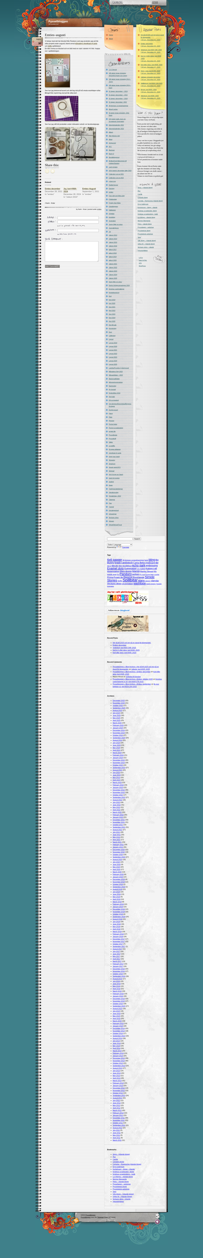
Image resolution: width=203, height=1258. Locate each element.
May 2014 (116, 1046)
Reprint (127, 577)
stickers (148, 581)
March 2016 (117, 991)
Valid (143, 260)
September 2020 (119, 857)
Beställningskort (114, 157)
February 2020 (118, 874)
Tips (110, 503)
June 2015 (117, 1014)
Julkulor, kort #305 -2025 (140, 669)
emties (99, 209)
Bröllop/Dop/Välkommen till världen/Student (117, 162)
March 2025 (117, 723)
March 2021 (117, 842)
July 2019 (116, 892)
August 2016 (117, 979)
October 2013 (118, 1063)
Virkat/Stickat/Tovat (115, 525)
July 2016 (116, 981)
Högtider (111, 213)
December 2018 (119, 909)
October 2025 (118, 705)
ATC (110, 146)
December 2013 (119, 1058)
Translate (125, 547)
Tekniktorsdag (113, 492)
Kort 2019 (112, 300)
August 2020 (117, 860)
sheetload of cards (115, 453)
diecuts (115, 565)
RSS (76, 1220)
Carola (140, 194)
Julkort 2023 (113, 271)
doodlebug (127, 566)
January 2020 (118, 877)
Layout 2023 (113, 357)
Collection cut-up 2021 (116, 174)
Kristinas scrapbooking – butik (148, 214)
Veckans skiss (114, 517)
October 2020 (118, 855)
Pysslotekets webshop (145, 234)
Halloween (112, 210)
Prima (110, 577)
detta (50, 46)
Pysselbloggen (58, 21)
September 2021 (119, 827)
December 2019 (119, 879)
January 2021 (118, 847)
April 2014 (116, 1048)
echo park (138, 565)
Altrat (110, 139)
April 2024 (116, 750)
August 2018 (117, 919)
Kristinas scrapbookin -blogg (147, 211)
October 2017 (118, 944)
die (156, 562)
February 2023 (118, 785)
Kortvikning (112, 328)
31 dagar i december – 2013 (118, 91)
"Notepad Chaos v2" (104, 1217)
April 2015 (116, 1019)
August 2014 (117, 1038)
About (111, 38)
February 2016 (118, 994)
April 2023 (116, 780)
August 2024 (117, 740)
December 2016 (119, 969)
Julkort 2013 (113, 235)
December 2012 (119, 1088)
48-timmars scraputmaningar (118, 106)
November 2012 (119, 1091)
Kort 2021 (112, 307)
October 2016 (118, 974)
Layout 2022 (113, 353)
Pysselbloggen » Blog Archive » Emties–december (132, 672)
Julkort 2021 (113, 264)
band (146, 560)
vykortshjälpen (127, 584)
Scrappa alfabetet (115, 449)
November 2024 (119, 733)
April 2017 (116, 959)
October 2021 (118, 825)
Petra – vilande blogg (145, 224)
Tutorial (111, 507)
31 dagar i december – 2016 (118, 98)
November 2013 (119, 1061)
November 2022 (119, 792)
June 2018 (117, 924)
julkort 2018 (113, 253)
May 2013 (116, 1076)
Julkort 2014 (113, 239)
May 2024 (116, 748)
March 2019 (117, 902)
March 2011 (117, 1140)
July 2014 (116, 1041)
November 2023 (119, 763)
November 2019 (119, 882)
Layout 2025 (113, 364)
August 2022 (117, 800)
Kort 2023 (112, 314)
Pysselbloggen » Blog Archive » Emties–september (132, 684)
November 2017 (119, 941)
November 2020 (119, 852)
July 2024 (116, 743)
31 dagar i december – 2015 (118, 95)
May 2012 (116, 1105)
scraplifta (112, 446)
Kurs (110, 332)
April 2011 (116, 1138)
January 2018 (118, 937)
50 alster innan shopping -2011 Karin (119, 114)
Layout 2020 (113, 346)
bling (152, 559)
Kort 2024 (112, 318)
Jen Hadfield (141, 569)
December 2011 (119, 1118)
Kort (110, 296)
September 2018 (119, 917)
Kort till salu (112, 325)
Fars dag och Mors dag (117, 196)
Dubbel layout (113, 185)
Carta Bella (139, 562)
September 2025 (119, 708)
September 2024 (119, 738)
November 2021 (119, 822)
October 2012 (118, 1093)
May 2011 (116, 1135)
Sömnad (111, 471)
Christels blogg (143, 197)
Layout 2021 (113, 350)
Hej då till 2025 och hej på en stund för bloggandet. (152, 37)
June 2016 (117, 984)
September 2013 (119, 1066)
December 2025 (119, 701)
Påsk (110, 417)
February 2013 (118, 1083)
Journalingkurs (114, 228)
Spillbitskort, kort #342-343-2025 (151, 85)
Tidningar (112, 499)
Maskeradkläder (114, 379)
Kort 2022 (112, 310)
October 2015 (118, 1004)
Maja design (126, 571)
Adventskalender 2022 (116, 128)
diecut (109, 566)
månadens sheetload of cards (86, 44)
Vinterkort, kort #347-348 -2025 (151, 51)
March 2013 (117, 1081)
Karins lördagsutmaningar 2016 (119, 285)
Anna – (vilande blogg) (145, 187)
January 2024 (118, 758)
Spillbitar (130, 580)
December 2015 (119, 999)
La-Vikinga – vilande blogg (146, 217)
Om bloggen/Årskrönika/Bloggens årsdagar (120, 405)
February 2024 (118, 755)
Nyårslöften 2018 (114, 393)
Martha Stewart (147, 571)
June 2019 (117, 894)
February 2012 (118, 1113)
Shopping (112, 460)
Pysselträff (112, 438)
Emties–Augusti (89, 189)
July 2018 (116, 922)
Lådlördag (112, 335)
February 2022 (118, 815)
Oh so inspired (114, 400)
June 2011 (117, 1133)
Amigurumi (112, 143)
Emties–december (150, 45)
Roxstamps (138, 577)
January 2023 (118, 787)
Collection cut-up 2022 (116, 178)
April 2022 (116, 810)
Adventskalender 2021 (116, 125)
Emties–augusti (55, 35)
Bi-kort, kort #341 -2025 (150, 91)
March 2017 (117, 961)
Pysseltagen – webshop (146, 227)
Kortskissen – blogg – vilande (147, 207)
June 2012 (117, 1103)
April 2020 (116, 869)
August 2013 (117, 1068)
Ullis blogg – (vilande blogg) (147, 240)
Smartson (112, 464)
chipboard (150, 563)
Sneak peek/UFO (115, 467)
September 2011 (119, 1125)
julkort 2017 (113, 249)
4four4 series (113, 109)
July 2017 (116, 951)
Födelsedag (113, 199)
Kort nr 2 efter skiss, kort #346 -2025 (151, 58)
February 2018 (118, 934)
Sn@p (120, 581)
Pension (111, 420)
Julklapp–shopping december (150, 78)
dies (120, 566)
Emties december (52, 189)
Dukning (111, 188)
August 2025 (117, 710)
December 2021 (119, 820)
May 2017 (116, 956)
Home (111, 35)
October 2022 (118, 795)
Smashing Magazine (157, 1216)
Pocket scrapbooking (116, 428)
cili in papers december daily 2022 (120, 170)
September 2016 (119, 976)
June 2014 (117, 1043)
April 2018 (116, 929)
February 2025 (118, 725)
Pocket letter (113, 424)
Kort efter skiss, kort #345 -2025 (151, 66)
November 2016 (119, 971)
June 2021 (117, 835)
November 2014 (119, 1031)
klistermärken (113, 571)
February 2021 (118, 845)
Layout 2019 (113, 343)
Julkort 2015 (113, 242)
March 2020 (117, 872)
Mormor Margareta (144, 221)
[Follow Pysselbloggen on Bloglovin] (119, 612)
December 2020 (119, 850)
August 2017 (117, 949)
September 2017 (119, 946)
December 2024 (119, 730)
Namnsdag (112, 386)
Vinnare (111, 521)
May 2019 (116, 897)
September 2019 (119, 887)
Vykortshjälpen (143, 250)
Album (111, 132)
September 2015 (119, 1006)
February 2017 (118, 964)
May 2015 (116, 1016)
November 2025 (119, 703)
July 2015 (116, 1011)
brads (118, 562)
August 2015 (117, 1009)
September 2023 (119, 768)
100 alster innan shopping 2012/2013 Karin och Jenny (118, 74)
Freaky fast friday (115, 203)
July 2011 (116, 1130)
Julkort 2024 (113, 274)
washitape (140, 583)
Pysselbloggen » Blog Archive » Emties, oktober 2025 (133, 679)
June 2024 (117, 745)
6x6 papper (114, 559)
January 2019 (118, 907)
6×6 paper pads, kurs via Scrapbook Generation (117, 120)
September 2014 (119, 1036)
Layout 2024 (113, 361)
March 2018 (117, 932)
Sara (139, 237)
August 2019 (117, 889)
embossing (152, 565)
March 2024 (117, 753)
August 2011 (117, 1128)
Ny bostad (112, 389)
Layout (111, 339)
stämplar (155, 581)
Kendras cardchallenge (116, 289)
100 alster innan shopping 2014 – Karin (120, 86)
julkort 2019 (113, 257)
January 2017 (118, 966)
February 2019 (118, 904)
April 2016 (116, 989)
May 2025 (116, 718)
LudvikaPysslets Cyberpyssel (119, 368)
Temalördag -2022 (115, 496)
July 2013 (116, 1071)
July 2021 (116, 832)
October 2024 (118, 735)
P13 (118, 574)
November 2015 (119, 1001)
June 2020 (117, 864)
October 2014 (118, 1033)
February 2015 (118, 1023)
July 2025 (116, 713)
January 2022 (118, 817)
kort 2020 (112, 303)
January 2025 (118, 728)
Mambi (136, 571)
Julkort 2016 (113, 246)
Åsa (139, 191)
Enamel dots (115, 568)
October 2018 (118, 914)
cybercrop (112, 181)
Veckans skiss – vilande (146, 247)
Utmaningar (113, 514)
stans (141, 580)
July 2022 (116, 802)
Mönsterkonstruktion (116, 382)
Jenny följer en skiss (116, 224)
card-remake (113, 167)
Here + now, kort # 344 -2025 (150, 72)
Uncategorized (114, 510)
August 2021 (117, 830)
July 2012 (116, 1100)
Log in (141, 257)
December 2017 (119, 939)
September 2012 (119, 1096)
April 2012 (116, 1108)
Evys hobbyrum (143, 204)
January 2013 (118, 1086)
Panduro (126, 574)
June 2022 (117, 805)
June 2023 (117, 775)
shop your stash (114, 456)
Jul (110, 231)
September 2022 (119, 797)
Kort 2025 (112, 321)
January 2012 (118, 1115)
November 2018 (119, 912)
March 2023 (117, 783)
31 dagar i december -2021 (118, 102)
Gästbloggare (113, 206)
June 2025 (117, 715)
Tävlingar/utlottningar (116, 489)
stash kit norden (114, 478)
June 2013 (117, 1073)
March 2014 (117, 1051)
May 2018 (116, 927)
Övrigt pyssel (113, 410)
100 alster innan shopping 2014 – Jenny (120, 80)
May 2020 (116, 867)
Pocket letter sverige (152, 574)
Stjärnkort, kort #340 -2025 (150, 97)
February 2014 (118, 1053)
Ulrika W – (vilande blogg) (146, 244)
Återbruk (112, 150)
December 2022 (119, 790)
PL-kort (142, 574)
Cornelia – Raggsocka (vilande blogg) (150, 201)
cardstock (127, 562)
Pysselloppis (113, 435)
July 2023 (116, 773)
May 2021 (116, 837)
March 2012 (117, 1110)
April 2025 (116, 720)
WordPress (142, 266)
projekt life (112, 431)
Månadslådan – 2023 (116, 375)
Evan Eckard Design (157, 1221)
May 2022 (116, 807)
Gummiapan (130, 568)
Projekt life (118, 577)
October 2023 (118, 765)
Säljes (111, 442)
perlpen (136, 574)
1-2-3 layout (113, 69)
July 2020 (116, 862)
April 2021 (116, 840)
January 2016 (118, 996)
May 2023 (116, 778)
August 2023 (117, 770)
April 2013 (116, 1078)
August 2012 (117, 1098)
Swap (111, 485)
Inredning (112, 217)
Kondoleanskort (114, 292)
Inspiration (112, 221)
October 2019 (118, 884)
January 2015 (118, 1026)
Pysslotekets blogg (144, 230)
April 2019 (116, 899)
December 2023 (119, 760)
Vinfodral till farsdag (133, 677)
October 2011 (118, 1123)
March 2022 (117, 812)
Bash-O (111, 154)
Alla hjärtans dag (114, 136)
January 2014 (118, 1056)
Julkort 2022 (113, 267)
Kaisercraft (151, 568)
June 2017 (117, 954)
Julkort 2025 (113, 278)
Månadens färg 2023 (116, 371)
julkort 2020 (113, 260)
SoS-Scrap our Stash (116, 474)
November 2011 (119, 1120)
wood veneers (151, 584)
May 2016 (116, 986)
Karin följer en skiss (115, 282)
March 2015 (117, 1021)
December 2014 (119, 1028)
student (111, 481)
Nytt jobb (112, 396)
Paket (111, 413)
